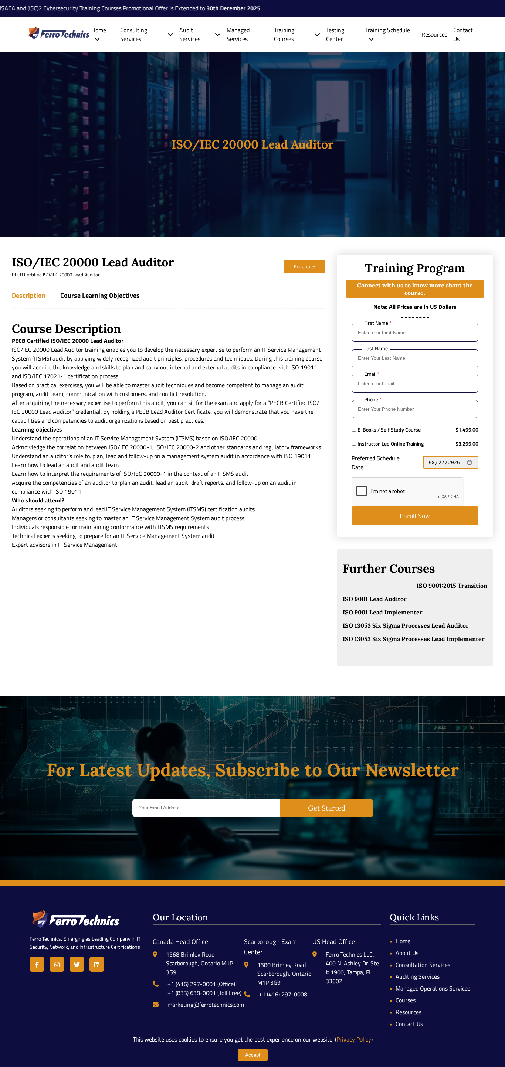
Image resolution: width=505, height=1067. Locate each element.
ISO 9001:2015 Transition (452, 585)
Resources (434, 34)
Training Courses (284, 34)
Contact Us (409, 1023)
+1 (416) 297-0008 (283, 994)
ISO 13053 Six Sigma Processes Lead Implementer (414, 638)
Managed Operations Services (433, 988)
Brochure (304, 266)
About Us (407, 952)
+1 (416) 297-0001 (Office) (201, 983)
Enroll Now (415, 515)
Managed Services (238, 34)
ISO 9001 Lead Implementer (383, 612)
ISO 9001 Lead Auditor (375, 599)
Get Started (326, 808)
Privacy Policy (353, 1039)
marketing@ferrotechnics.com (205, 1004)
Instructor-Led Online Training (390, 444)
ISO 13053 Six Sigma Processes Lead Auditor (406, 625)
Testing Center (335, 34)
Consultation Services (423, 964)
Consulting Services (133, 34)
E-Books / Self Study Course (388, 430)
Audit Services (189, 34)
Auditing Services (418, 976)
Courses (406, 1000)
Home (98, 29)
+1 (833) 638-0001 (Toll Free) (204, 992)
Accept (252, 1055)
